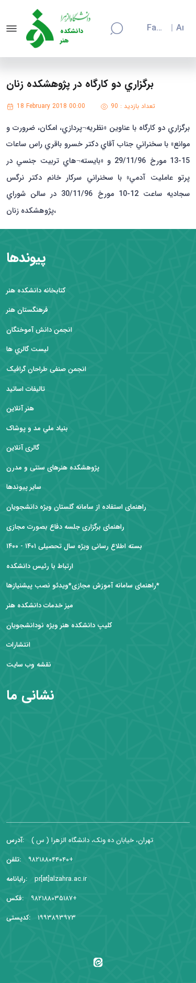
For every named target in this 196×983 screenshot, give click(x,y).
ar (179, 28)
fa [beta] (151, 28)
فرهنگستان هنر (27, 309)
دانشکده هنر (71, 36)
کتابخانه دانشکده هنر (35, 290)
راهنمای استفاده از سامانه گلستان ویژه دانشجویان (76, 506)
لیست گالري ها (27, 349)
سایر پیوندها (23, 487)
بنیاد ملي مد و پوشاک (37, 428)
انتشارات (18, 644)
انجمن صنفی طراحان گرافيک (46, 369)
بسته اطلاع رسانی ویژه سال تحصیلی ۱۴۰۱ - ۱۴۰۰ (74, 546)
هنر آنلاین (20, 408)
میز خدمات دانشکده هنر (39, 605)
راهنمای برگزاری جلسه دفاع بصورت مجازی (65, 526)
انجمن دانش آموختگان (39, 329)
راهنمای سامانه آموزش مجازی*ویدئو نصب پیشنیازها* (82, 585)
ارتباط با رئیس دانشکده (39, 566)
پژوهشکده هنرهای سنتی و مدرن (52, 467)
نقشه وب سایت (28, 664)
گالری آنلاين (22, 447)
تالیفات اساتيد (25, 389)
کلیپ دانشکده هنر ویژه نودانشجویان (59, 625)
